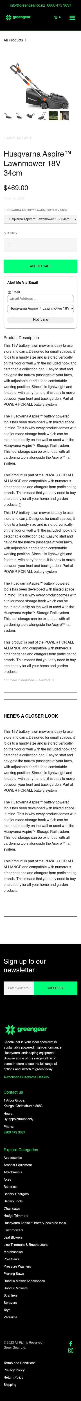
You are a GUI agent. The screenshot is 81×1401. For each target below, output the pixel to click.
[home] (16, 17)
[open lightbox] (40, 80)
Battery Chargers (16, 1194)
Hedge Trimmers (16, 1216)
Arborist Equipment (18, 1165)
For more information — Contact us (29, 680)
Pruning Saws (14, 1274)
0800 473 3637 (59, 5)
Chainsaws (12, 1208)
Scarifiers (11, 1295)
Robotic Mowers (16, 1288)
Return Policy (13, 1377)
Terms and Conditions (20, 1363)
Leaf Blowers (13, 1237)
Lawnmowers (13, 1230)
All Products (13, 40)
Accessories (13, 1158)
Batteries (10, 1187)
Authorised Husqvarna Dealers (26, 1077)
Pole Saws (11, 1259)
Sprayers (10, 1303)
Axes (7, 1179)
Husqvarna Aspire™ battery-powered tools (35, 1223)
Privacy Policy (14, 1370)
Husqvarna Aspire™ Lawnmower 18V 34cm (36, 210)
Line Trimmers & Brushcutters (26, 1245)
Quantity (10, 233)
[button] (72, 17)
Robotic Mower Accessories (24, 1281)
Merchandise (13, 1252)
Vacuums (11, 1317)
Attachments (13, 1172)
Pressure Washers (17, 1266)
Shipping (10, 1385)
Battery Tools (13, 1201)
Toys (7, 1310)
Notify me (40, 320)
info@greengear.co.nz (27, 5)
